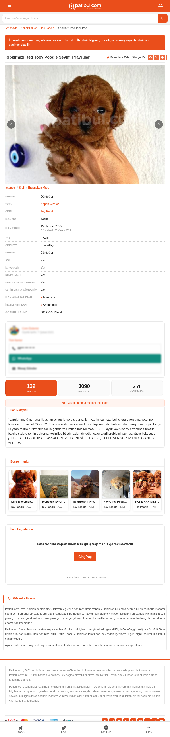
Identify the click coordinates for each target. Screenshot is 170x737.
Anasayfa (11, 28)
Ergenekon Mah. (38, 187)
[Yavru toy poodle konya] (116, 484)
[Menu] (9, 5)
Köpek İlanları (29, 28)
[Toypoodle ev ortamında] (54, 484)
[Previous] (11, 124)
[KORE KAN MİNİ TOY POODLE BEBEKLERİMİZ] (147, 484)
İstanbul (10, 187)
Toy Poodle (47, 28)
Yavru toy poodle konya (119, 501)
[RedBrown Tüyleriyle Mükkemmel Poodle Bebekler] (85, 484)
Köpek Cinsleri (50, 204)
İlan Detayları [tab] (19, 410)
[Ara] (163, 18)
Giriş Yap (85, 557)
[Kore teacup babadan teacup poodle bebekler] (23, 484)
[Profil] (161, 5)
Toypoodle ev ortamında (57, 501)
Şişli (22, 187)
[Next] (159, 124)
